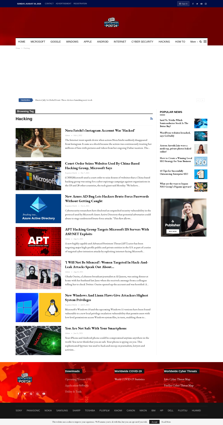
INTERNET (120, 41)
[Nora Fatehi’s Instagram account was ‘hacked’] (38, 142)
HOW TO (180, 41)
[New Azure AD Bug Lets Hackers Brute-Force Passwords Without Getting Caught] (38, 208)
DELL (170, 410)
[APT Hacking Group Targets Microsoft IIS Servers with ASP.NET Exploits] (38, 241)
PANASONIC (33, 410)
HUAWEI (196, 410)
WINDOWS (72, 41)
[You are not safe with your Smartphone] (38, 340)
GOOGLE (56, 41)
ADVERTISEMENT (63, 4)
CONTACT (49, 4)
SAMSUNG (62, 410)
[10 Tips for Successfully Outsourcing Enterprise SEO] (200, 174)
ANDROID (102, 41)
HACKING (164, 41)
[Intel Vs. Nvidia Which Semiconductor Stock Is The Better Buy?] (200, 123)
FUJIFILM (105, 410)
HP (161, 410)
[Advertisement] (111, 73)
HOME (21, 41)
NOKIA (48, 410)
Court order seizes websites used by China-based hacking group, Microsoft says (102, 165)
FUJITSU (182, 410)
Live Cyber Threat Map (177, 379)
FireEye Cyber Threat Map (179, 385)
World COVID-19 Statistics (130, 379)
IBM (153, 410)
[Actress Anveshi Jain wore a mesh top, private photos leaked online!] (200, 149)
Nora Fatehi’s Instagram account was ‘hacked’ (100, 130)
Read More (166, 422)
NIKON (143, 410)
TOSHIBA (90, 410)
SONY (19, 410)
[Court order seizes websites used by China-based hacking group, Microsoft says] (38, 175)
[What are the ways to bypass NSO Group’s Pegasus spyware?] (200, 187)
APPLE (88, 41)
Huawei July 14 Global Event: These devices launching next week (63, 100)
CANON (131, 410)
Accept (154, 421)
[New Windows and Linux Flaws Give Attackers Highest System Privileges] (38, 307)
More (193, 41)
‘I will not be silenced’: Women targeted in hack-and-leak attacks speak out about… (106, 264)
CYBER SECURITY (142, 41)
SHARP (76, 410)
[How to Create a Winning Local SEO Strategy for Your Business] (200, 161)
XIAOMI (118, 410)
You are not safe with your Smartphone (96, 328)
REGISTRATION (80, 4)
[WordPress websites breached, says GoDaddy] (200, 136)
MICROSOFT (38, 41)
